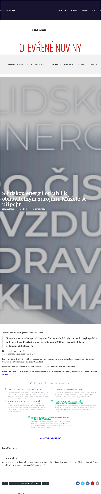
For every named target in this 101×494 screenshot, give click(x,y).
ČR (5, 483)
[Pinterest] (92, 483)
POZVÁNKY (82, 64)
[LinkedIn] (88, 483)
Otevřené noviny (7, 10)
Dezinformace (54, 64)
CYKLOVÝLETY (69, 64)
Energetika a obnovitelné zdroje (25, 483)
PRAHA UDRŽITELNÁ (15, 64)
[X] (83, 483)
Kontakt (84, 10)
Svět (45, 483)
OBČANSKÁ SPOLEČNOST (35, 64)
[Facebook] (78, 483)
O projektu (96, 10)
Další (92, 64)
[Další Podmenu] (96, 64)
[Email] (97, 483)
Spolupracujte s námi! (67, 10)
